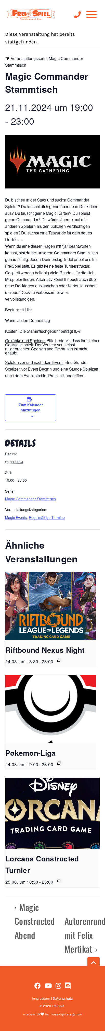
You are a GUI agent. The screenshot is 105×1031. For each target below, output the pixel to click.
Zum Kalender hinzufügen (31, 407)
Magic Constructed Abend (35, 920)
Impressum (41, 998)
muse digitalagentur (65, 1014)
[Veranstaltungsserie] (59, 660)
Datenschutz (63, 998)
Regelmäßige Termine (47, 517)
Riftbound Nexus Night (44, 650)
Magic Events (16, 517)
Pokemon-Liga (30, 753)
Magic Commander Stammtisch (30, 498)
